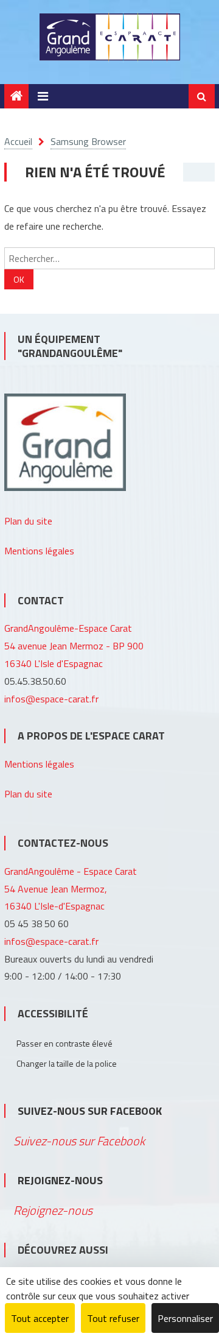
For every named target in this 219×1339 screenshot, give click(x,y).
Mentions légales (39, 550)
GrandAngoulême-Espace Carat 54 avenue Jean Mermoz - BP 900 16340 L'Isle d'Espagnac (74, 646)
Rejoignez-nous (60, 1180)
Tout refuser (113, 1318)
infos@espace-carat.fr (51, 698)
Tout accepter (40, 1318)
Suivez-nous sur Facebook (90, 1111)
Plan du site (28, 521)
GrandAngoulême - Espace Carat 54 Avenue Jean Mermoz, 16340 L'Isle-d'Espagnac (70, 889)
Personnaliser (185, 1318)
